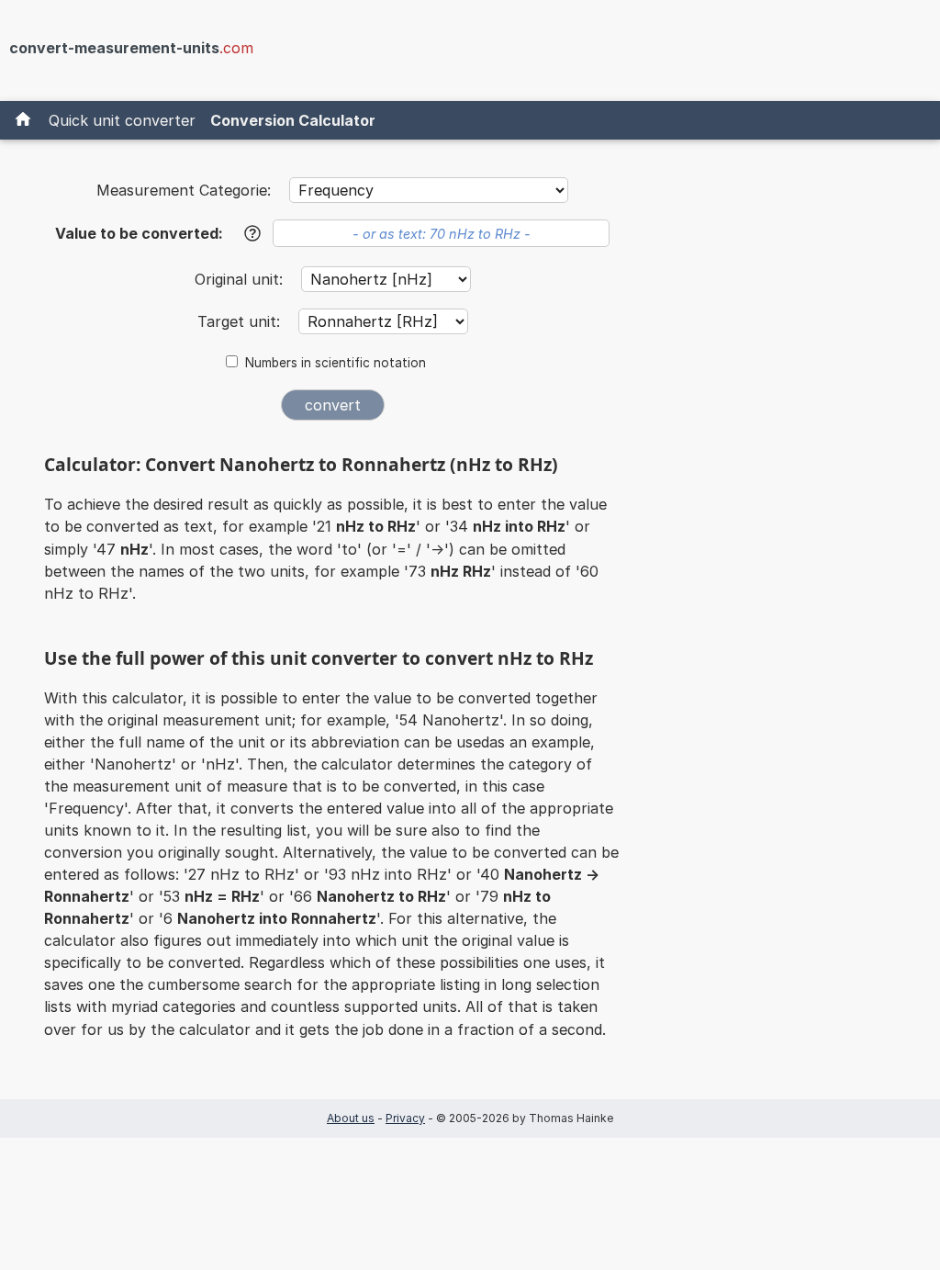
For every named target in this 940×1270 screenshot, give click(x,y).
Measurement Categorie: (183, 190)
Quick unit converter (122, 120)
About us (351, 1118)
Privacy (405, 1118)
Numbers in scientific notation (335, 362)
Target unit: (241, 321)
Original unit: (241, 279)
